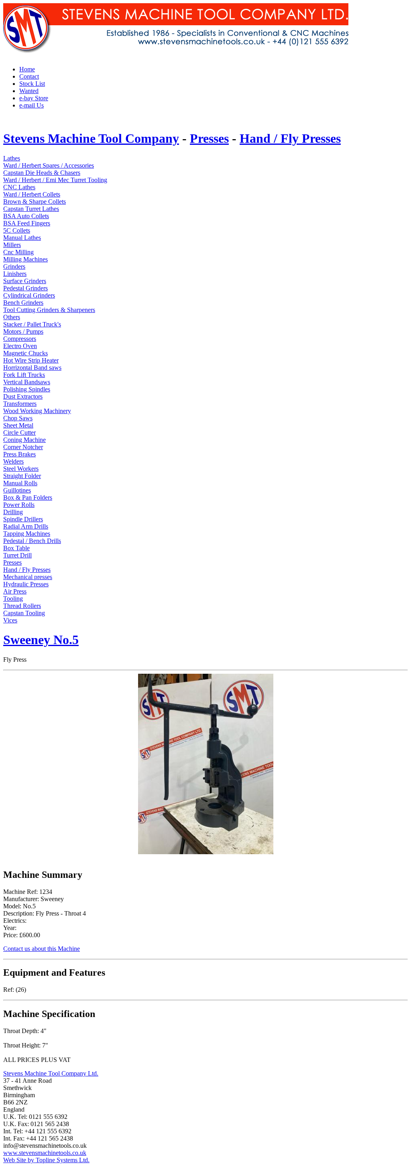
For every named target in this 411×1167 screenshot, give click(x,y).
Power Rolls (19, 504)
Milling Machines (25, 259)
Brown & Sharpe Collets (34, 201)
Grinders (14, 266)
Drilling (13, 512)
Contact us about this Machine (41, 948)
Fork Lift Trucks (24, 374)
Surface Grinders (24, 281)
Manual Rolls (20, 483)
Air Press (14, 591)
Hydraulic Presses (26, 584)
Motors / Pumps (23, 331)
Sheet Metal (18, 425)
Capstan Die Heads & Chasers (41, 172)
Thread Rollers (22, 605)
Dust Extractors (23, 396)
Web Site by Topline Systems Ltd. (46, 1160)
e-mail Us (31, 105)
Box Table (16, 548)
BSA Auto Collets (26, 216)
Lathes (11, 158)
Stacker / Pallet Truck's (32, 324)
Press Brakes (19, 454)
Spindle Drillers (23, 519)
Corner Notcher (23, 447)
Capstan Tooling (24, 613)
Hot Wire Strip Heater (31, 360)
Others (11, 317)
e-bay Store (33, 98)
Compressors (19, 338)
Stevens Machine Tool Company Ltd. (50, 1073)
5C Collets (16, 230)
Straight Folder (22, 475)
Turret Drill (17, 555)
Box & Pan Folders (27, 497)
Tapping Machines (26, 533)
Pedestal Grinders (25, 288)
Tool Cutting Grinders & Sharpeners (49, 309)
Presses (209, 138)
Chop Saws (18, 418)
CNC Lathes (19, 187)
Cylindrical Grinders (29, 295)
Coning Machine (24, 439)
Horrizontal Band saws (32, 367)
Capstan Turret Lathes (31, 208)
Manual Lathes (22, 237)
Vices (10, 620)
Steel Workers (21, 468)
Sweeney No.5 (41, 639)
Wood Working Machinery (37, 410)
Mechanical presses (27, 576)
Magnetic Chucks (25, 353)
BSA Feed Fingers (26, 223)
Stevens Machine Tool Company (91, 138)
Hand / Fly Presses (290, 138)
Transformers (20, 403)
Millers (12, 244)
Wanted (29, 90)
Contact (29, 76)
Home (27, 69)
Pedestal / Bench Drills (32, 540)
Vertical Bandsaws (26, 382)
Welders (13, 461)
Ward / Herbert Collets (31, 194)
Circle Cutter (19, 432)
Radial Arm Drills (25, 526)
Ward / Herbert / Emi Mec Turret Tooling (55, 179)
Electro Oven (20, 345)
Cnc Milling (18, 252)
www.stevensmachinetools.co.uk (44, 1152)
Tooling (13, 598)
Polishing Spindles (26, 389)
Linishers (14, 273)
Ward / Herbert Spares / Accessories (48, 165)
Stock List (32, 83)
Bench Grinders (23, 302)
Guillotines (17, 490)
